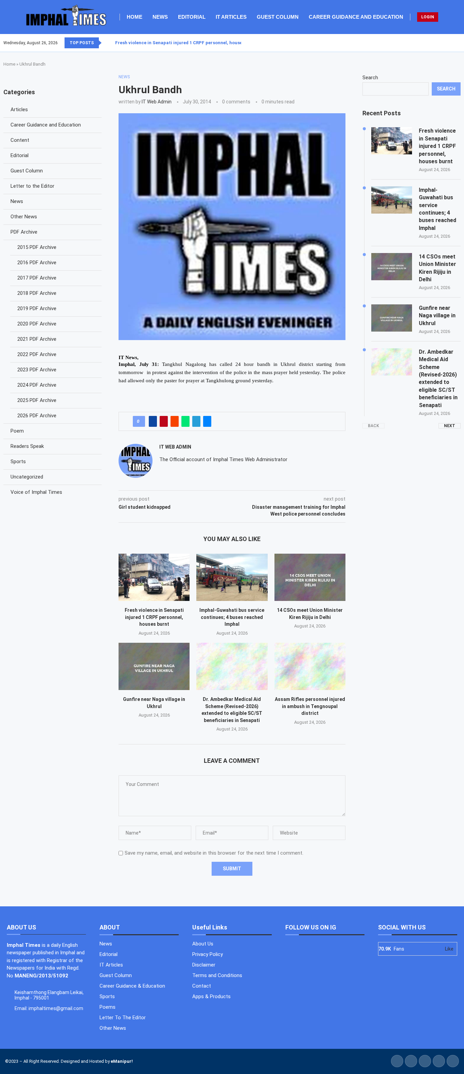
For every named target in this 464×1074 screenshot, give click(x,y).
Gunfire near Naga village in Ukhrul (437, 315)
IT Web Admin (157, 101)
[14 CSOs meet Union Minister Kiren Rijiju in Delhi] (309, 577)
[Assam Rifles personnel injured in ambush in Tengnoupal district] (309, 666)
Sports (18, 461)
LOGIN (427, 17)
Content (20, 140)
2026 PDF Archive (36, 416)
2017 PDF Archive (36, 278)
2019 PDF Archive (36, 308)
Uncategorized (27, 477)
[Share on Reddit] (175, 421)
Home (134, 17)
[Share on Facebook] (153, 421)
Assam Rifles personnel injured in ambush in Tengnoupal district (310, 706)
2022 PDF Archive (36, 354)
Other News (24, 217)
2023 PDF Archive (36, 370)
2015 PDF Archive (36, 247)
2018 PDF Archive (36, 293)
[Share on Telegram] (196, 421)
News (160, 17)
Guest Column (278, 17)
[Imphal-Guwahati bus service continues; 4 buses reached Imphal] (231, 577)
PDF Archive (24, 232)
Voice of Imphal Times (36, 492)
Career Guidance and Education (356, 17)
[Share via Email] (207, 421)
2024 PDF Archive (36, 385)
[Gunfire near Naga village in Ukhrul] (154, 666)
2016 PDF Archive (36, 262)
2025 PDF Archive (36, 400)
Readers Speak (27, 446)
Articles (19, 109)
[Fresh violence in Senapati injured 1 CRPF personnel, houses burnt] (154, 577)
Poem (17, 431)
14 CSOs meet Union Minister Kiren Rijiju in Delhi (437, 268)
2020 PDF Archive (36, 324)
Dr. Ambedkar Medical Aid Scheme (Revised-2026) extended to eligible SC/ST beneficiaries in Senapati (438, 378)
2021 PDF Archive (36, 339)
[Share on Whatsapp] (185, 421)
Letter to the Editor (32, 186)
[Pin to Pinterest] (164, 421)
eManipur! (122, 1061)
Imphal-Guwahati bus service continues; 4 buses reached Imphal (231, 617)
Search (370, 77)
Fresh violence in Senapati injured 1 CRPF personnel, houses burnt (186, 42)
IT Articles (231, 17)
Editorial (192, 17)
